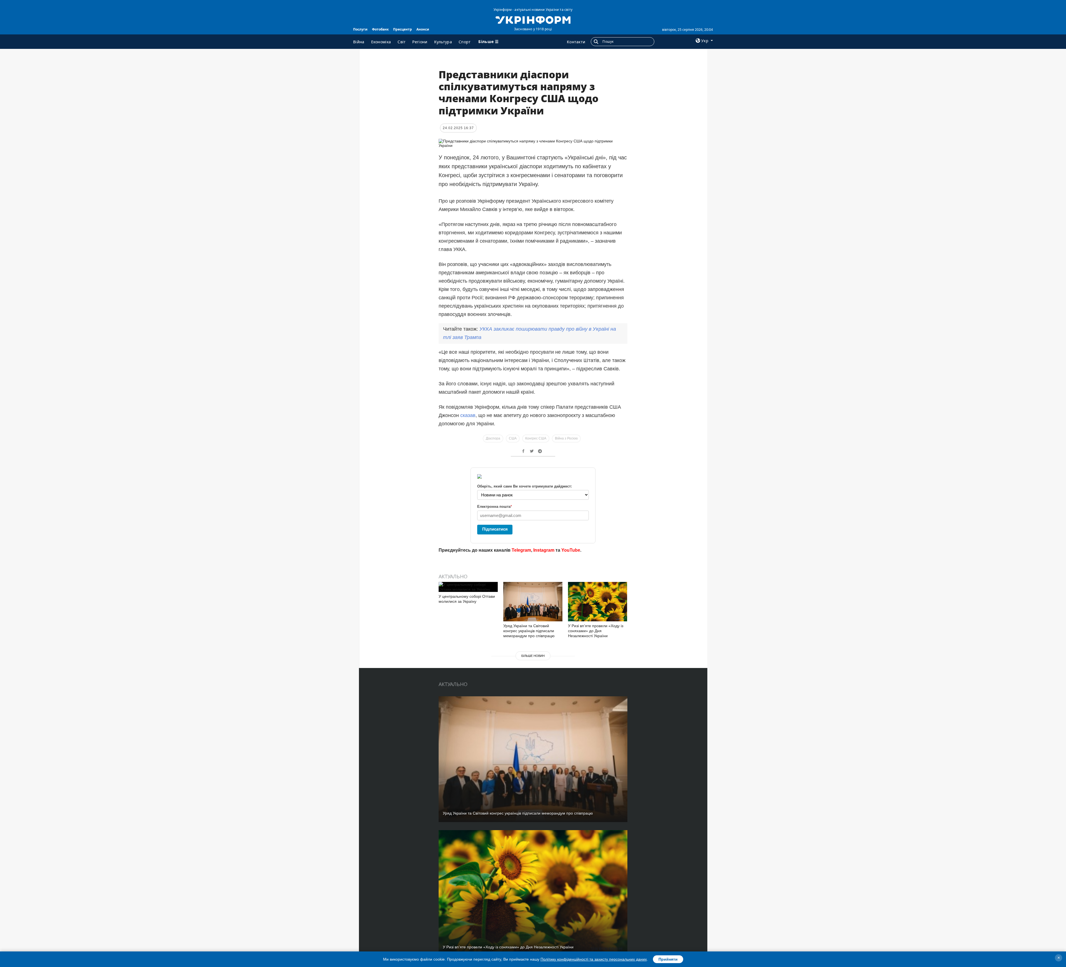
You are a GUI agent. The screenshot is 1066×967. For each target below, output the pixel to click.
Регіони (419, 41)
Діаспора (493, 438)
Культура (443, 41)
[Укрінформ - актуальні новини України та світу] (533, 19)
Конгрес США (535, 438)
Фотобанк (380, 29)
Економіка (381, 41)
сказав (468, 415)
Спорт (465, 41)
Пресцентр (402, 29)
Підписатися (495, 529)
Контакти (576, 41)
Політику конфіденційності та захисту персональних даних (593, 959)
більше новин (533, 655)
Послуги (360, 29)
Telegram (521, 550)
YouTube (570, 550)
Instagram (543, 550)
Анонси (422, 29)
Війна (358, 41)
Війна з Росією (566, 438)
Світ (402, 41)
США (513, 438)
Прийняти (668, 959)
